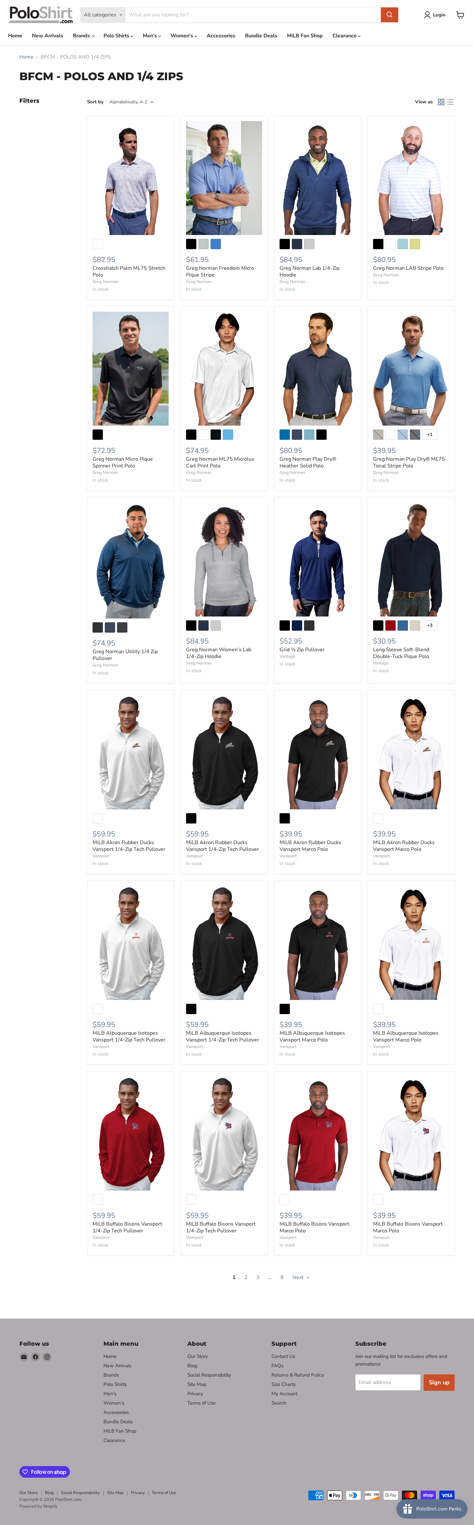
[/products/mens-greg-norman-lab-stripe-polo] (411, 178)
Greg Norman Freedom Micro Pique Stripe (220, 271)
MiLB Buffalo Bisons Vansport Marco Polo (314, 1227)
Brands (82, 35)
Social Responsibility (209, 1375)
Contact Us (283, 1356)
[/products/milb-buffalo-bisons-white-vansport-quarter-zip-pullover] (224, 1134)
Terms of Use (201, 1403)
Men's (150, 35)
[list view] (450, 102)
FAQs (277, 1365)
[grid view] (441, 102)
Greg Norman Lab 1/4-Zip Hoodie (310, 271)
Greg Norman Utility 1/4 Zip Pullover (125, 655)
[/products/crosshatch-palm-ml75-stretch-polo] (131, 178)
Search (279, 1403)
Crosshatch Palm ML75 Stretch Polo (129, 271)
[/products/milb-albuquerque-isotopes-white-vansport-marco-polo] (411, 943)
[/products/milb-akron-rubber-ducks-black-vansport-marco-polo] (318, 752)
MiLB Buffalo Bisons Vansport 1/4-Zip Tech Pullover (127, 1227)
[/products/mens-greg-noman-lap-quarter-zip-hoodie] (318, 178)
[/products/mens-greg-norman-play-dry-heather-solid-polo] (318, 369)
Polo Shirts (117, 35)
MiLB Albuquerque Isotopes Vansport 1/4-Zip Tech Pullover (129, 1036)
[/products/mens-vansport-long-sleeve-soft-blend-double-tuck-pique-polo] (411, 560)
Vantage (287, 656)
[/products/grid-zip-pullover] (318, 560)
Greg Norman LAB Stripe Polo (408, 268)
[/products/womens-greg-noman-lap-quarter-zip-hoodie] (224, 560)
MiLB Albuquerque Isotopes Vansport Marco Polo (312, 1036)
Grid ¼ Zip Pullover (302, 649)
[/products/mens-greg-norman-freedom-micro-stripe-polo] (224, 178)
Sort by (95, 102)
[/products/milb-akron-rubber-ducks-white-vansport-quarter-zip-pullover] (131, 752)
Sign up (439, 1382)
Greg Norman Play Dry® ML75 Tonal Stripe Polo (409, 462)
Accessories (221, 35)
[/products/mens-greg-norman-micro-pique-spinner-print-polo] (131, 369)
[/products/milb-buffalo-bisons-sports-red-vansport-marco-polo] (318, 1134)
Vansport (101, 856)
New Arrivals (47, 35)
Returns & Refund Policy (298, 1375)
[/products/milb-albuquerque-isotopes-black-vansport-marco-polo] (318, 943)
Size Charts (284, 1384)
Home (15, 35)
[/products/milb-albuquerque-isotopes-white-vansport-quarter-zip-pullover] (131, 943)
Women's (182, 35)
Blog (192, 1365)
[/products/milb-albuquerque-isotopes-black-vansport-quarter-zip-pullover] (224, 943)
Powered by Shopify (38, 1506)
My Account (284, 1393)
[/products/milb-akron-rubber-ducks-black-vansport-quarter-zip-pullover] (224, 752)
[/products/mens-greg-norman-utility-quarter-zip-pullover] (131, 560)
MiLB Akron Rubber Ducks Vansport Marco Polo (310, 846)
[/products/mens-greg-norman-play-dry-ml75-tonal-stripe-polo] (411, 369)
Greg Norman (105, 282)
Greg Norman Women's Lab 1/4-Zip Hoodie (218, 653)
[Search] (389, 14)
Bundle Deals (261, 35)
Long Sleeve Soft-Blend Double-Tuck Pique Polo (401, 653)
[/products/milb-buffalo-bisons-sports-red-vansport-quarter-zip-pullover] (131, 1134)
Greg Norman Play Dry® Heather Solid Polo (308, 462)
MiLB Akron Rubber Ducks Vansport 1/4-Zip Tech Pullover (129, 846)
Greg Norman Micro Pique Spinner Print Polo (123, 462)
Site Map (196, 1384)
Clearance (345, 35)
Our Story (197, 1356)
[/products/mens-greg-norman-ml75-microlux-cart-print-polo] (224, 369)
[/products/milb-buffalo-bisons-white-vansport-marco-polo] (411, 1134)
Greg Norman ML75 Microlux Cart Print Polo (220, 462)
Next (298, 1277)
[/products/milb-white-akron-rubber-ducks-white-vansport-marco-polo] (411, 752)
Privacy (195, 1393)
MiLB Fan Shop (305, 35)
